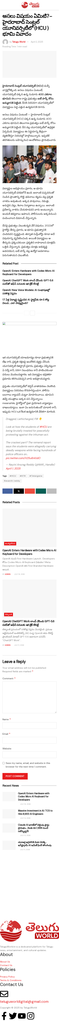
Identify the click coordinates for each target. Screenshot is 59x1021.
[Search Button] (55, 5)
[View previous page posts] (26, 313)
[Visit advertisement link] (29, 883)
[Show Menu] (3, 5)
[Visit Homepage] (30, 5)
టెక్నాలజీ (8, 614)
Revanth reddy (12, 481)
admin (7, 574)
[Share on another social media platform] (52, 491)
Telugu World (18, 41)
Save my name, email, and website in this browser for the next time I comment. (28, 765)
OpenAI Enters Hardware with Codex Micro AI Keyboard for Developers (33, 796)
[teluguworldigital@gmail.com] (4, 994)
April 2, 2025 (37, 41)
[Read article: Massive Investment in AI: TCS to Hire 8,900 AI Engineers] (9, 813)
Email (6, 733)
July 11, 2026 (19, 645)
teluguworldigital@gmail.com (24, 1001)
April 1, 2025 (13, 468)
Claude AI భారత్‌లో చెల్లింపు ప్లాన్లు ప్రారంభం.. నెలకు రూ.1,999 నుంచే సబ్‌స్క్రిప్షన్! (33, 828)
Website (6, 748)
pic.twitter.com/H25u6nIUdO (23, 458)
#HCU (43, 426)
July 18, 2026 (19, 574)
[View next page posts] (32, 313)
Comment (9, 678)
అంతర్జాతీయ (10, 543)
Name (6, 719)
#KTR (23, 476)
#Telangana (36, 476)
